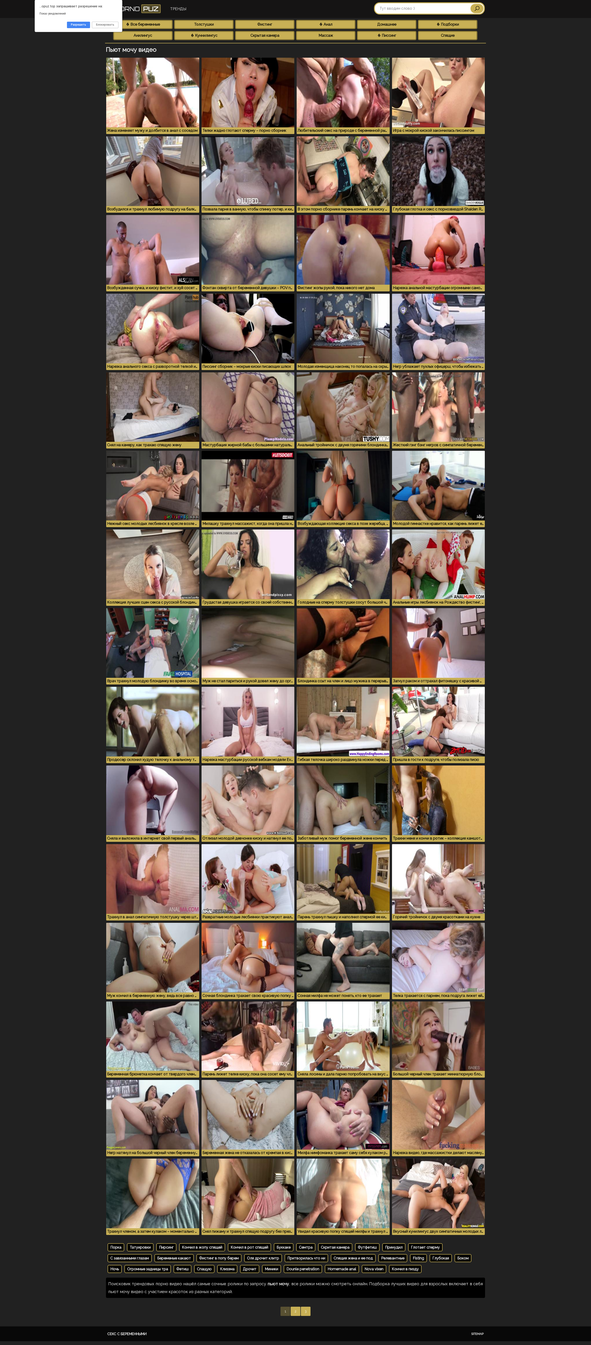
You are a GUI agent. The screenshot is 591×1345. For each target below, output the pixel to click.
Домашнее (386, 24)
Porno (136, 8)
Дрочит (249, 1269)
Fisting (418, 1258)
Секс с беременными (127, 1334)
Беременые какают (174, 1258)
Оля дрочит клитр (263, 1258)
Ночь (114, 1269)
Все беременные (145, 24)
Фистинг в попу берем (219, 1258)
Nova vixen (374, 1269)
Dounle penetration (302, 1269)
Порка (115, 1247)
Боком (463, 1258)
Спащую (204, 1269)
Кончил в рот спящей (249, 1247)
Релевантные (392, 1258)
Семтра (306, 1247)
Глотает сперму (425, 1247)
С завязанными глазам (129, 1258)
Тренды (178, 9)
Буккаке (284, 1247)
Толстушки (204, 24)
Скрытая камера (264, 35)
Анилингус (143, 35)
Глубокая (440, 1258)
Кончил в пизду (405, 1269)
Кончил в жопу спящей (202, 1247)
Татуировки (140, 1247)
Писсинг (388, 35)
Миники (271, 1269)
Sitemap (477, 1334)
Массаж (326, 35)
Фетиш (182, 1269)
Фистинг (264, 24)
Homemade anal (342, 1269)
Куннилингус (205, 35)
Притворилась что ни (306, 1258)
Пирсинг (166, 1247)
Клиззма (227, 1269)
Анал (327, 24)
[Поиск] (476, 8)
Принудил (394, 1247)
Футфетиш (367, 1247)
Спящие (448, 35)
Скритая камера (335, 1247)
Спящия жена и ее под (353, 1258)
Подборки (449, 24)
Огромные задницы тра (147, 1269)
